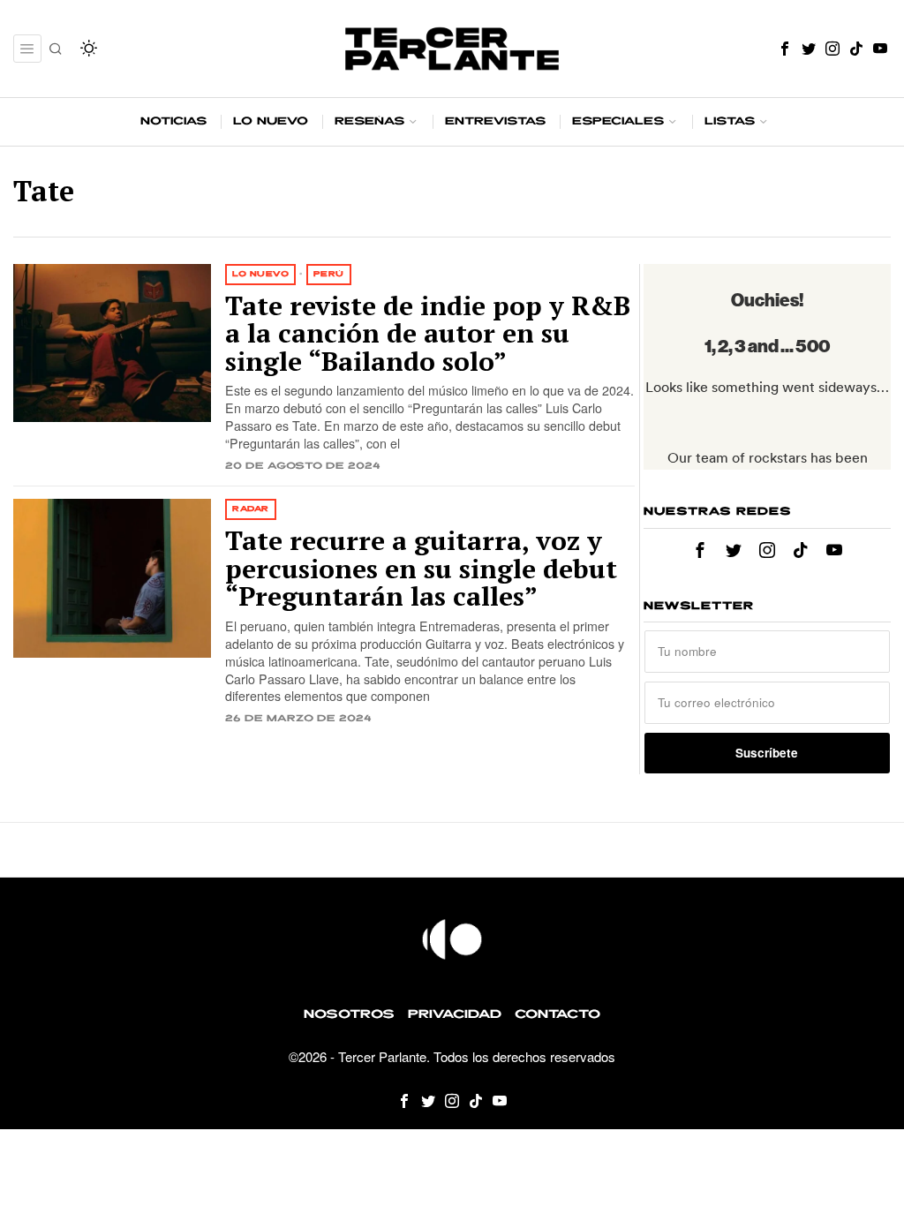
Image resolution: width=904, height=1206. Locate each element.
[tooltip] (784, 48)
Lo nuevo (260, 274)
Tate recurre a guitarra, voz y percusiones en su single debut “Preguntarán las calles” (421, 569)
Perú (328, 274)
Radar (250, 509)
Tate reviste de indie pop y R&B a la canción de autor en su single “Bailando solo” (427, 334)
